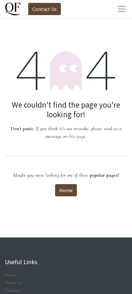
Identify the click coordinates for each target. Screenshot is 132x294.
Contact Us (44, 9)
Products (13, 290)
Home (66, 190)
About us (13, 282)
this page (77, 136)
